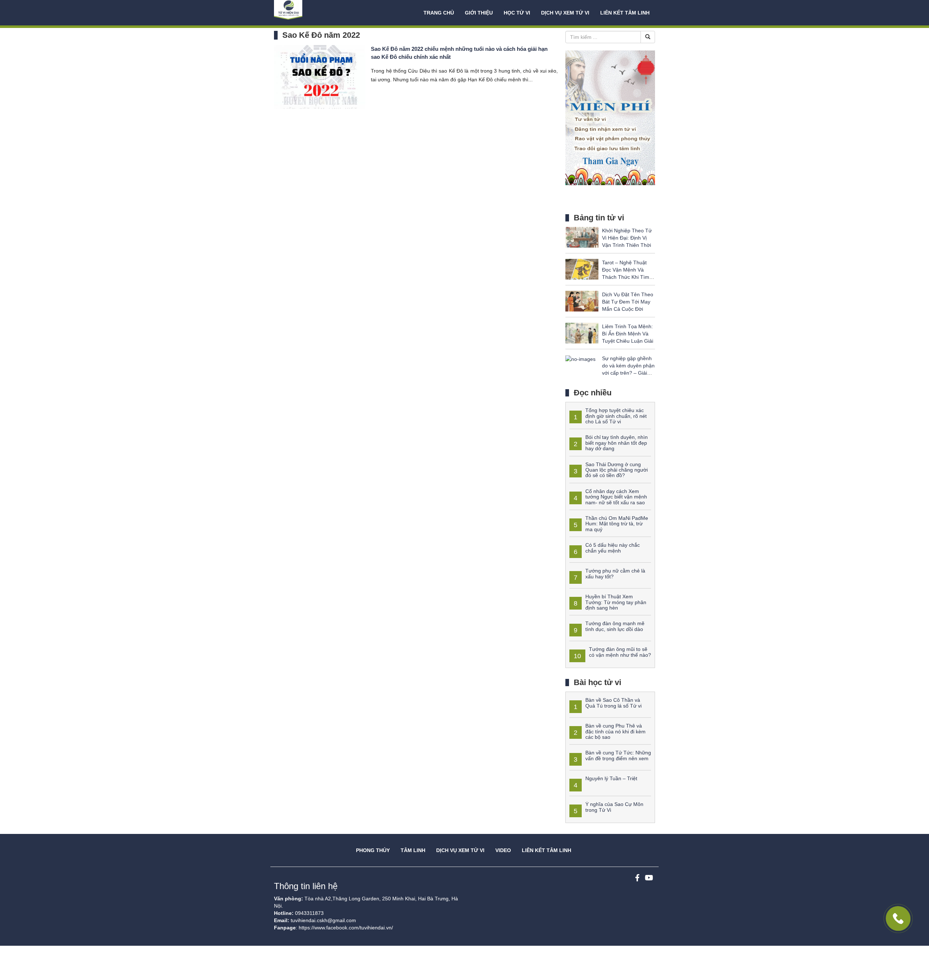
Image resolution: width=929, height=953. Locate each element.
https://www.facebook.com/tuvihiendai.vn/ (346, 927)
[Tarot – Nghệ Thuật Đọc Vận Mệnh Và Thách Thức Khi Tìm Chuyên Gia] (581, 269)
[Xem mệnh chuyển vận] (310, 12)
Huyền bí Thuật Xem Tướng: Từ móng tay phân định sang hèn (615, 602)
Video (503, 850)
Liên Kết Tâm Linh (546, 850)
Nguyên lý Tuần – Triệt (611, 778)
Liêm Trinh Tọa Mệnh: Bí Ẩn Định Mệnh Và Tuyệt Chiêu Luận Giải (627, 333)
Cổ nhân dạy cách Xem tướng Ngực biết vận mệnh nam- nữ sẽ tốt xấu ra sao (616, 496)
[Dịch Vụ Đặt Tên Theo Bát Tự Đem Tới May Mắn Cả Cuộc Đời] (581, 301)
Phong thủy (373, 850)
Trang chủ (438, 13)
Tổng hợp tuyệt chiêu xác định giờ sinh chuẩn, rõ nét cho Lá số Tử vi (616, 415)
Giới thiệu (479, 13)
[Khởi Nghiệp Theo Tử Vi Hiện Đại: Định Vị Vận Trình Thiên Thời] (581, 237)
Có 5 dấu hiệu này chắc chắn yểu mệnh (612, 547)
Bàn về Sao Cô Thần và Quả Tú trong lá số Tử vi (613, 702)
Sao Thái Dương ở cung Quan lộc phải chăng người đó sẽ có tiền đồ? (616, 469)
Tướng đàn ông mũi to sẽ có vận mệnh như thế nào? (620, 651)
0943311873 (309, 913)
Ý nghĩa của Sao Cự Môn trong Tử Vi (614, 807)
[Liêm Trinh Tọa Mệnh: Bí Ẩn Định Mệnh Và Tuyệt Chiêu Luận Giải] (581, 333)
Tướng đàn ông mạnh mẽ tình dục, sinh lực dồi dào (614, 626)
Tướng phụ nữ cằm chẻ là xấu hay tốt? (615, 573)
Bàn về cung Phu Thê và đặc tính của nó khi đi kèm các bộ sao (615, 731)
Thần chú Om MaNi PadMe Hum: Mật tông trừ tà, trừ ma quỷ (616, 523)
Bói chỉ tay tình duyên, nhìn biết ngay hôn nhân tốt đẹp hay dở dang (616, 442)
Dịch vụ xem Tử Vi (565, 13)
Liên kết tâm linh (625, 13)
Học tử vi (517, 13)
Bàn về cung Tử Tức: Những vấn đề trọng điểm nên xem (618, 755)
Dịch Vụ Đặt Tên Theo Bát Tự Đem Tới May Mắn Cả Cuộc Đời (627, 302)
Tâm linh (413, 850)
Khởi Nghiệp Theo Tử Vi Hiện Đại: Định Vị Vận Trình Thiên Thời (627, 238)
